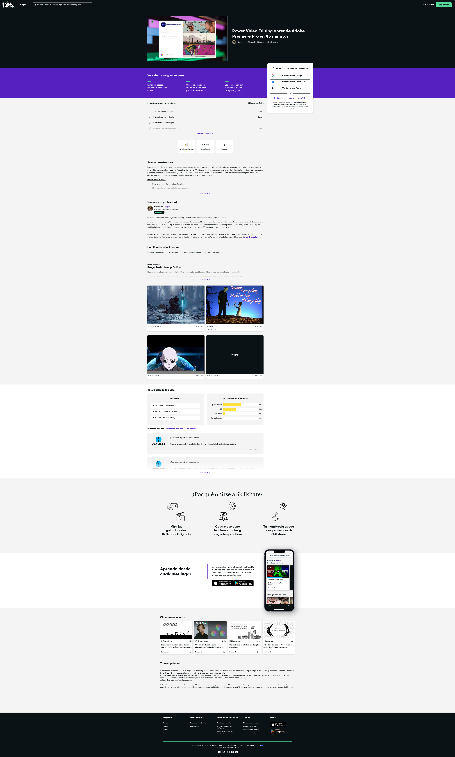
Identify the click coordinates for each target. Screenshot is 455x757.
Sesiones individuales (251, 729)
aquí (241, 277)
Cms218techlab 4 (154, 376)
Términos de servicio (299, 102)
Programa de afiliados (198, 723)
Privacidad (223, 745)
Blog (164, 733)
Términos (233, 745)
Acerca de (166, 723)
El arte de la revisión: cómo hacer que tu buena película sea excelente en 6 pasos (176, 647)
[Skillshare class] (176, 630)
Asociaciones (194, 726)
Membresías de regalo (251, 723)
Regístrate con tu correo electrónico (290, 98)
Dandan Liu (162, 207)
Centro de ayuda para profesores (224, 727)
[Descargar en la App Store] (221, 583)
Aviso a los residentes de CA (229, 748)
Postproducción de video (193, 252)
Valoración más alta (155, 429)
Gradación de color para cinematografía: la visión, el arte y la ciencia (209, 647)
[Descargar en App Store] (281, 724)
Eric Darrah (211, 326)
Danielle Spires (158, 468)
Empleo (165, 726)
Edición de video (213, 252)
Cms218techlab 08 (214, 376)
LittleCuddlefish (158, 444)
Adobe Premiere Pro (156, 252)
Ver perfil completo (251, 237)
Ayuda (214, 745)
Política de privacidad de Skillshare (285, 104)
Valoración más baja (174, 429)
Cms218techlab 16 (154, 326)
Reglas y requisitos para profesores (225, 732)
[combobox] (62, 4)
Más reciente (190, 429)
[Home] (8, 4)
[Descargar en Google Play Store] (281, 731)
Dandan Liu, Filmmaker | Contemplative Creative (257, 42)
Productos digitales (250, 726)
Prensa (165, 729)
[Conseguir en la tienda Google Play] (244, 583)
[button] (27, 4)
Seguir (167, 207)
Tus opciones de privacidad (249, 745)
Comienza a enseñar (224, 723)
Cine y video (173, 252)
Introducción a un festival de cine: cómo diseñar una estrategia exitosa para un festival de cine (278, 647)
